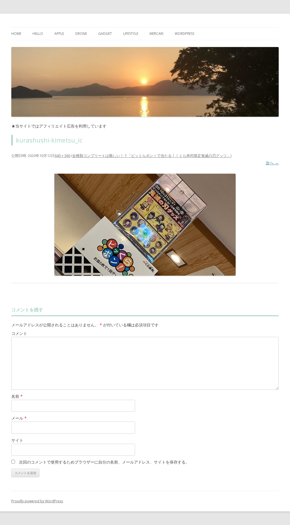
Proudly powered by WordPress (37, 501)
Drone (81, 33)
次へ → (272, 162)
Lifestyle (130, 33)
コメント (19, 333)
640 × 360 (62, 155)
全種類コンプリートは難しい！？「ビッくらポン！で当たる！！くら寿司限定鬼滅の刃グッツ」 (151, 155)
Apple (59, 33)
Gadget (105, 33)
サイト (17, 440)
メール (19, 418)
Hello (38, 33)
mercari (156, 33)
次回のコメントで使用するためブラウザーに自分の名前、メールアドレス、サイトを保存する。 (104, 462)
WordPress (184, 33)
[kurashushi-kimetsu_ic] (145, 225)
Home (16, 33)
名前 (17, 396)
